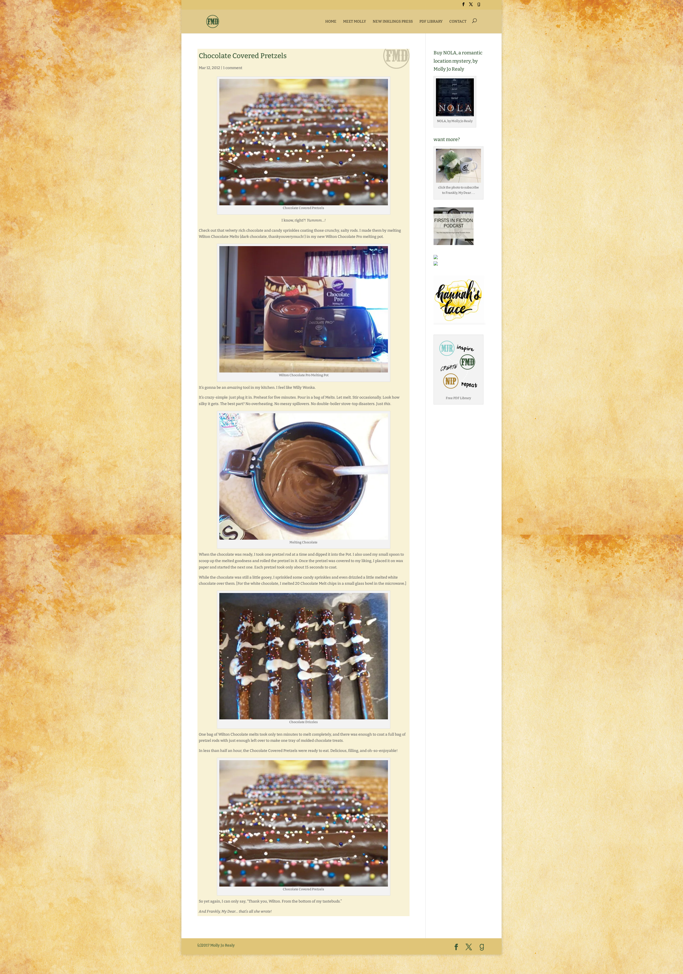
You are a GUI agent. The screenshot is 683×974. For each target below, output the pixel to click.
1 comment (232, 68)
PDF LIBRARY (431, 21)
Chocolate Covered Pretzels (243, 56)
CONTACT (457, 21)
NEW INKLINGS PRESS (393, 21)
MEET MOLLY (354, 21)
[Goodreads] (478, 6)
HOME (330, 21)
